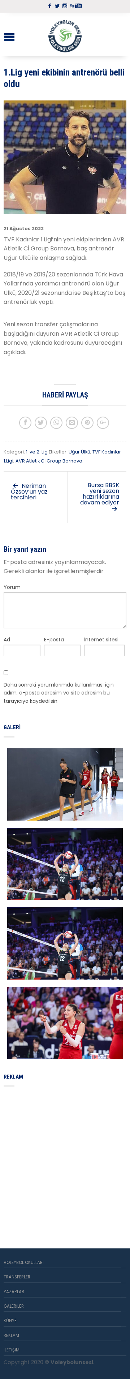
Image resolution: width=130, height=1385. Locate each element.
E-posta (54, 639)
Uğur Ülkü (79, 452)
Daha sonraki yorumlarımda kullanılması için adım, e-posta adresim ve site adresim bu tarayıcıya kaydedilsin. (59, 693)
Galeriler (14, 1306)
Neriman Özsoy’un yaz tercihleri (29, 492)
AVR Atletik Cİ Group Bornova (49, 461)
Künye (10, 1321)
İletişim (12, 1350)
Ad (7, 639)
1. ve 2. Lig (37, 452)
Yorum (12, 587)
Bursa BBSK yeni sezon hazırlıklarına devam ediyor (99, 494)
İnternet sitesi (101, 639)
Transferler (17, 1277)
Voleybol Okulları (24, 1262)
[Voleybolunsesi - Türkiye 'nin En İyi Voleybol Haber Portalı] (65, 34)
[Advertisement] (65, 1159)
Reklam (11, 1335)
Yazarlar (14, 1292)
